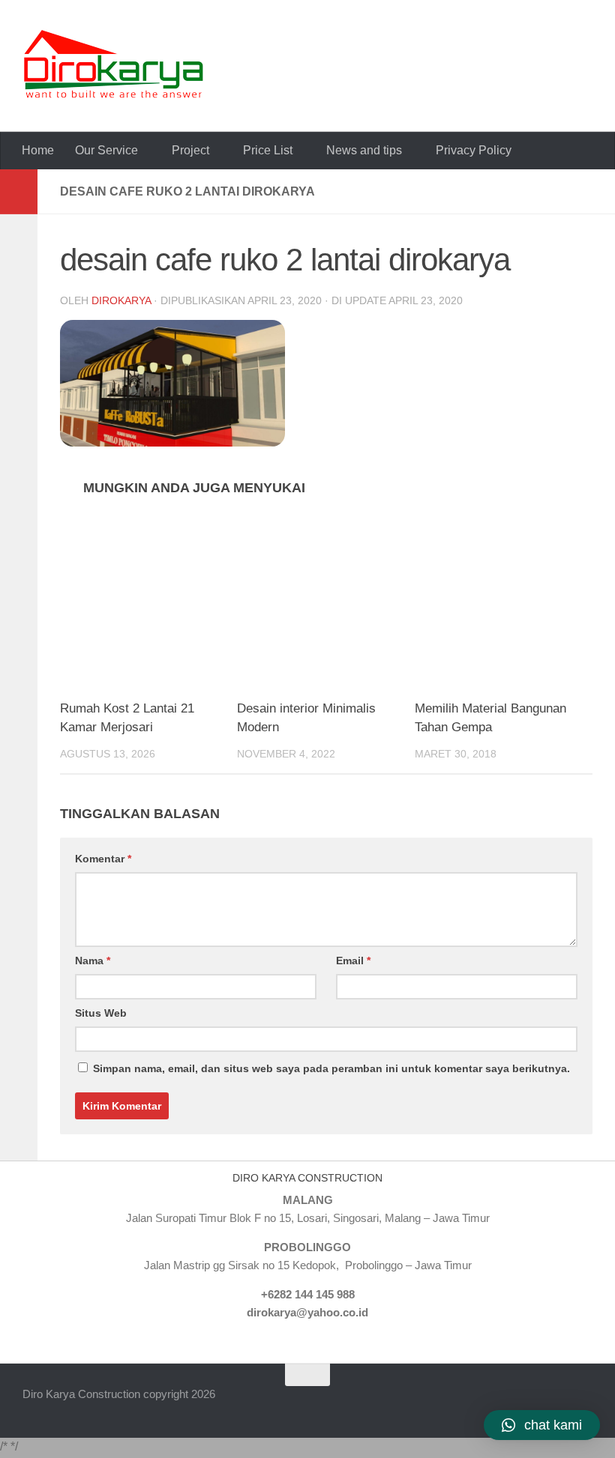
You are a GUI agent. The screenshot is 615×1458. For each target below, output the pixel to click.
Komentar (103, 859)
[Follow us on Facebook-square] (504, 1404)
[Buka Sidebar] (19, 191)
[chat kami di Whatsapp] (477, 1404)
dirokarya (121, 300)
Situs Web (101, 1013)
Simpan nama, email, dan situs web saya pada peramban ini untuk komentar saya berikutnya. (331, 1068)
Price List (267, 150)
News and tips (364, 150)
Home (38, 150)
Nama (92, 961)
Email (353, 961)
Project (190, 150)
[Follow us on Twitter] (530, 1404)
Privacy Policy (474, 150)
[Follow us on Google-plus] (556, 1404)
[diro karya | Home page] (113, 66)
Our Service (106, 150)
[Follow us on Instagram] (582, 1404)
